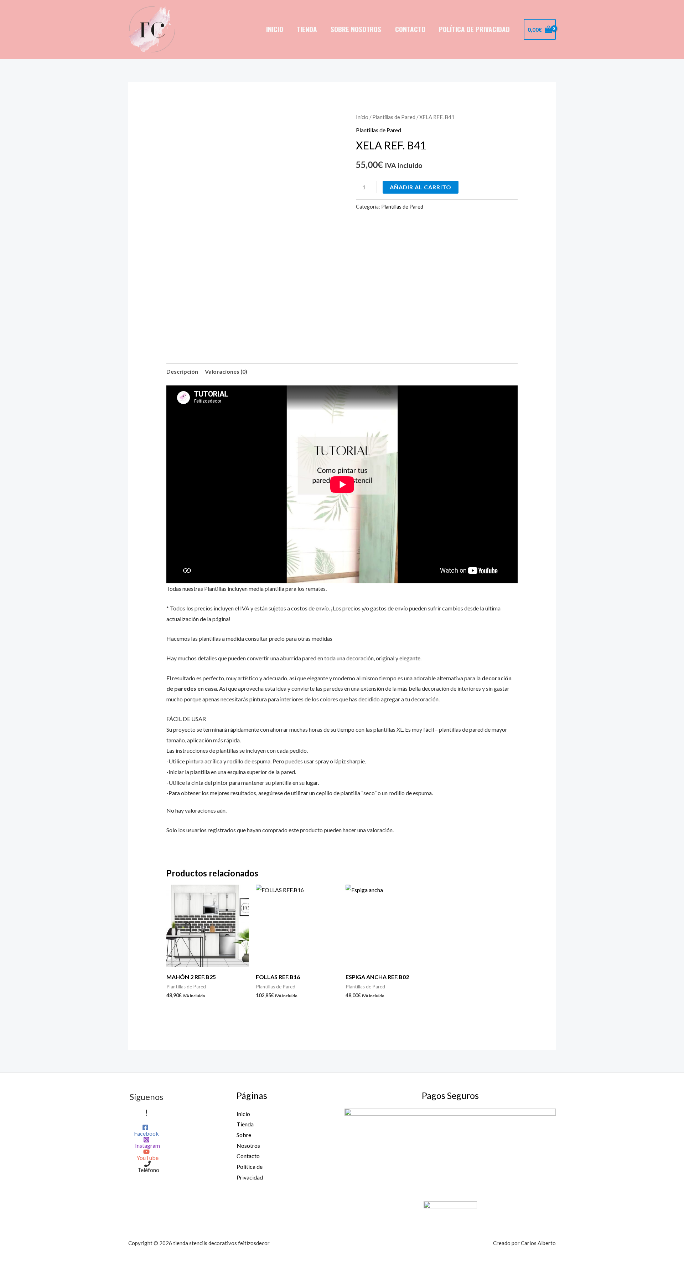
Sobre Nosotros (356, 29)
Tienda (307, 29)
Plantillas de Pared (393, 117)
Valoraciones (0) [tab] (226, 371)
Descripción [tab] (182, 371)
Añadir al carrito (420, 187)
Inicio (274, 29)
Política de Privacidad (474, 29)
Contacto (410, 29)
